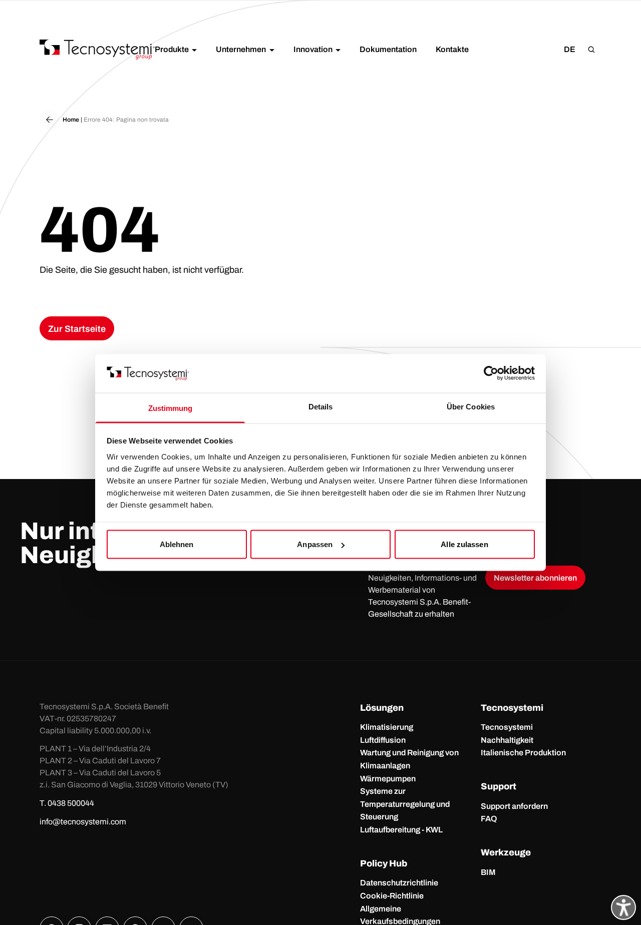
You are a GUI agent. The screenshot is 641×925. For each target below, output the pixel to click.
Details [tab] (320, 406)
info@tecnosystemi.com (83, 821)
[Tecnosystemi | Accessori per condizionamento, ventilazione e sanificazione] (97, 50)
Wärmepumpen (388, 778)
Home (71, 119)
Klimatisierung (386, 727)
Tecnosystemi (507, 727)
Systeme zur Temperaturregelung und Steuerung (405, 804)
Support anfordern (514, 806)
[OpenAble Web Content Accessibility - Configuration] (623, 907)
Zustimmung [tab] (170, 407)
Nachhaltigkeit (507, 740)
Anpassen (315, 544)
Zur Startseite (77, 329)
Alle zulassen (464, 544)
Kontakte (452, 49)
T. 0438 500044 (67, 803)
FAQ (489, 818)
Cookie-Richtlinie (392, 895)
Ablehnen (177, 544)
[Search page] (591, 49)
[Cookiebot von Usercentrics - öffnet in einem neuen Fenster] (491, 373)
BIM (488, 872)
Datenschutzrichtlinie (399, 882)
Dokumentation (388, 49)
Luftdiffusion (383, 740)
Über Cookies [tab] (471, 406)
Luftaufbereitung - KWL (401, 829)
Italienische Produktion (523, 752)
